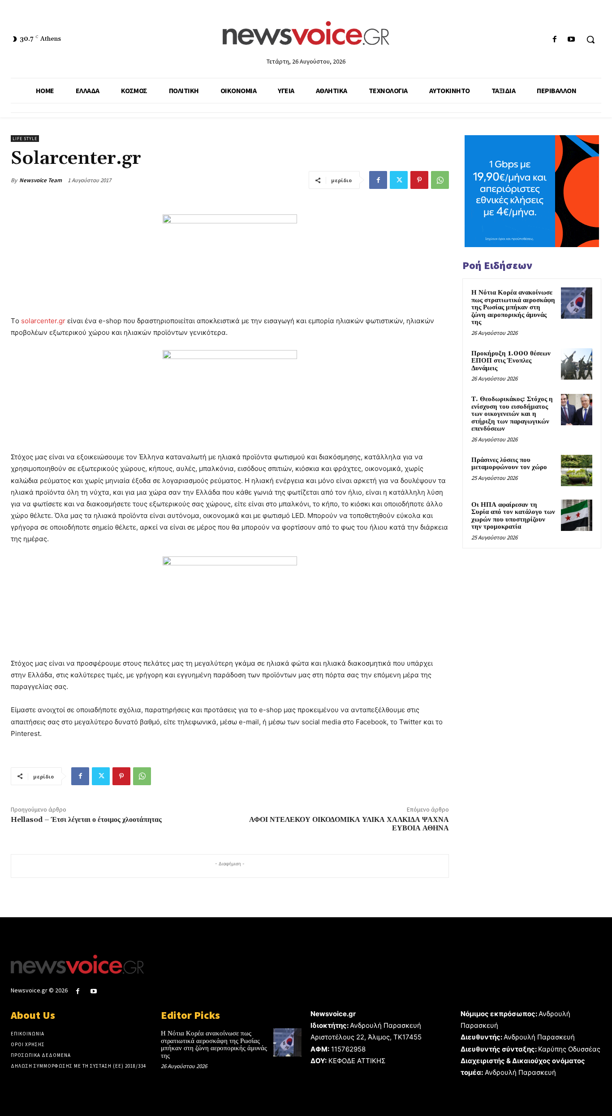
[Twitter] (399, 180)
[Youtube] (571, 40)
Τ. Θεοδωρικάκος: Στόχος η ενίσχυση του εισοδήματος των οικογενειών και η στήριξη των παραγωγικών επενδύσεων (512, 414)
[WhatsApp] (440, 180)
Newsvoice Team (40, 180)
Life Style (25, 138)
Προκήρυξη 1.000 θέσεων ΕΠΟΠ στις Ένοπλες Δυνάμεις (511, 360)
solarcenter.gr (43, 320)
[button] (590, 39)
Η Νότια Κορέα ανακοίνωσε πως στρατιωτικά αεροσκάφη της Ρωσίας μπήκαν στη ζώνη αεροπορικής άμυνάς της (513, 307)
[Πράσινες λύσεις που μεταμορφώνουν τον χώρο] (576, 470)
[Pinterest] (419, 180)
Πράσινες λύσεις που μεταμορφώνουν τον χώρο (509, 464)
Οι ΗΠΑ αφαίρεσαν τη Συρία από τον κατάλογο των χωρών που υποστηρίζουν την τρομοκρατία (513, 515)
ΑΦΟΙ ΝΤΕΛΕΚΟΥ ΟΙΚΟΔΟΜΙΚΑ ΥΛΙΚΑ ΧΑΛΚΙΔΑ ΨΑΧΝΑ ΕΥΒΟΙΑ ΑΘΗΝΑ (349, 824)
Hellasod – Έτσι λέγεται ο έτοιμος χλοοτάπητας (86, 819)
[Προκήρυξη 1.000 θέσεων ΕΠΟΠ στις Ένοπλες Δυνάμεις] (576, 364)
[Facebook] (555, 40)
